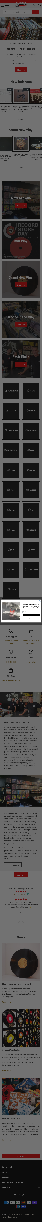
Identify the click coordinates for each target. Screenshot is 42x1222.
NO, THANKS (31, 618)
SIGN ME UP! (31, 615)
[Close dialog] (40, 601)
